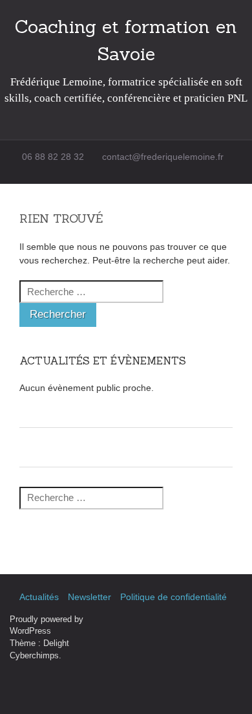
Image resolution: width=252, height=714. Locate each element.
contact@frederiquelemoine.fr (163, 156)
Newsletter (89, 597)
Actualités (39, 597)
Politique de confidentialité (173, 597)
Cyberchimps (34, 655)
